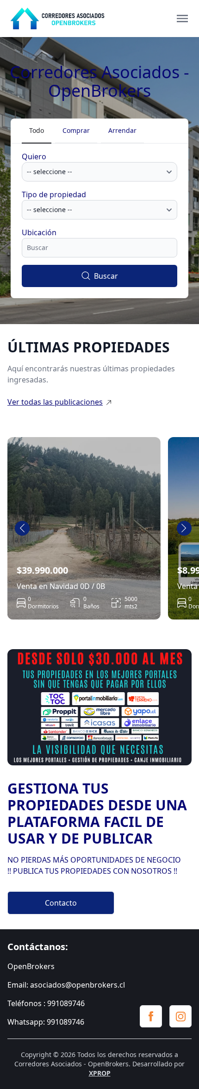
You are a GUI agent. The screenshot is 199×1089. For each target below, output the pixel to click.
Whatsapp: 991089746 (45, 1022)
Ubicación (39, 232)
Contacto (61, 903)
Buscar (106, 276)
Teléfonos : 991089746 (46, 1003)
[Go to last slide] (22, 528)
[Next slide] (184, 528)
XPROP (100, 1073)
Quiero (34, 156)
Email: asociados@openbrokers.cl (66, 985)
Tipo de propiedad (54, 194)
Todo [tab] (36, 130)
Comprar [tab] (76, 130)
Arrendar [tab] (122, 130)
